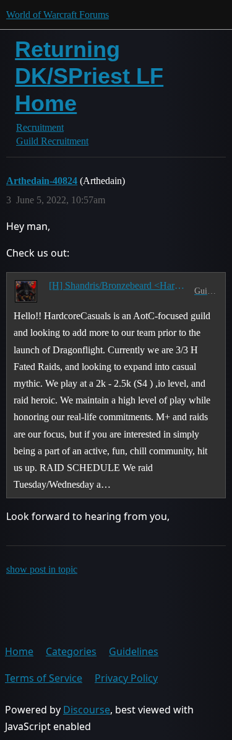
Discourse (86, 709)
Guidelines (133, 651)
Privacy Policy (126, 678)
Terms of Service (43, 678)
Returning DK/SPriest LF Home (89, 76)
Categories (71, 651)
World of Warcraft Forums (57, 14)
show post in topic (41, 569)
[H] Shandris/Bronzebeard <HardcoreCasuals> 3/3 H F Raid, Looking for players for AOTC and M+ (119, 285)
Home (19, 651)
